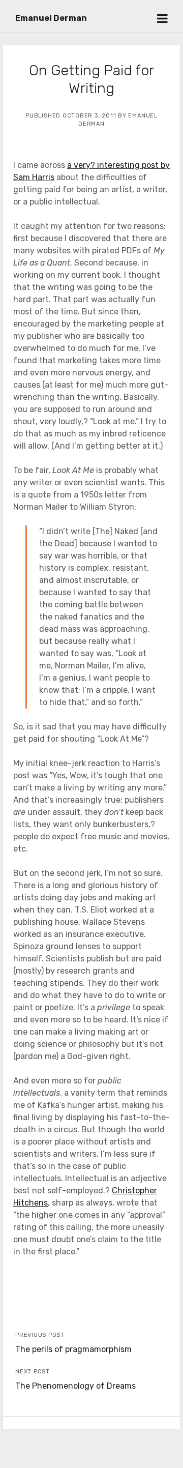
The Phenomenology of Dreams (75, 1386)
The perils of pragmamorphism (73, 1349)
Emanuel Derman (51, 18)
